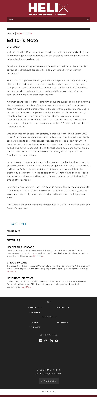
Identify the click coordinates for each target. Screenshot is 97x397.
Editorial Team (62, 308)
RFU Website (62, 322)
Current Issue (34, 308)
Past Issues (35, 312)
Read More (38, 256)
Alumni (35, 322)
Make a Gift (35, 327)
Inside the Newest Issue (40, 15)
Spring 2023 (24, 33)
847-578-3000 (48, 381)
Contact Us (60, 15)
